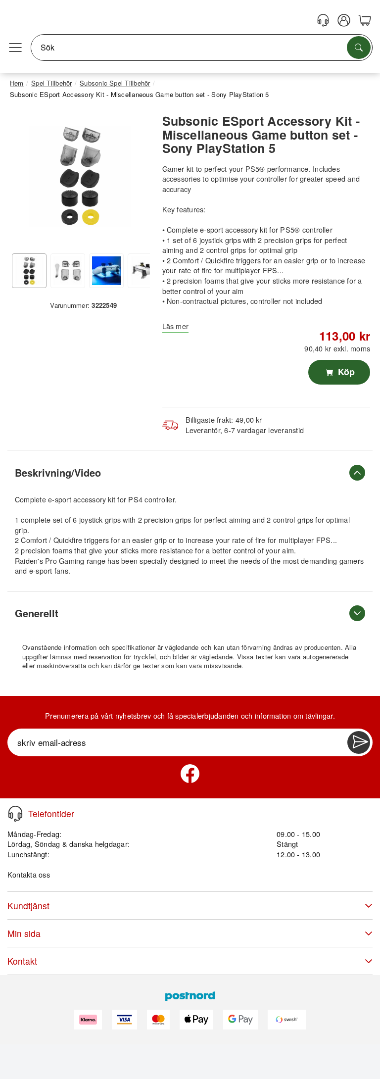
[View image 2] (67, 270)
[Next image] (135, 179)
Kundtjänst (28, 905)
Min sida (24, 933)
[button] (79, 176)
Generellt (36, 613)
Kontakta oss (28, 874)
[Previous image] (25, 179)
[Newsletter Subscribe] (358, 742)
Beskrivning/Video (58, 472)
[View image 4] (145, 270)
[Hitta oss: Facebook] (190, 774)
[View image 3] (106, 270)
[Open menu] (15, 47)
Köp (345, 371)
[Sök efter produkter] (359, 47)
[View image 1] (29, 270)
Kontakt (22, 961)
